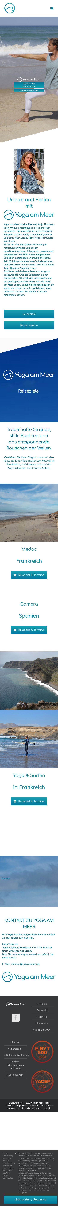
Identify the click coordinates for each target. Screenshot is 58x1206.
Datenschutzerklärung (15, 1055)
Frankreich (42, 1010)
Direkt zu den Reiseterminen (29, 85)
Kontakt (16, 1042)
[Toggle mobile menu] (52, 8)
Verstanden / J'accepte (30, 1199)
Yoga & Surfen (42, 1029)
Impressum (16, 1048)
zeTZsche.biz (45, 1108)
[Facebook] (16, 1018)
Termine (42, 1004)
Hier (16, 1153)
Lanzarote (42, 1023)
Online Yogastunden (29, 90)
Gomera (42, 1016)
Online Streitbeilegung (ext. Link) (16, 1065)
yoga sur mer (16, 1075)
